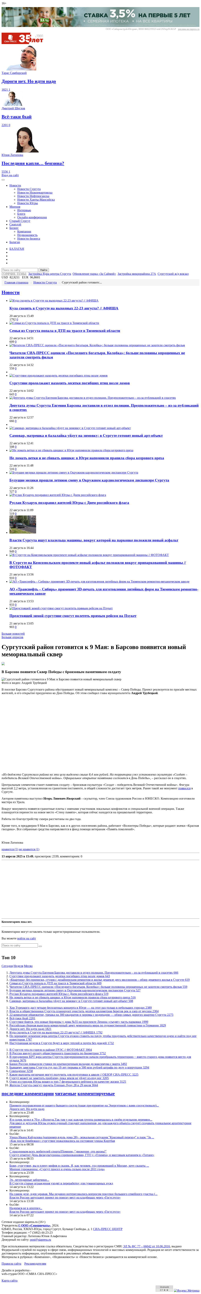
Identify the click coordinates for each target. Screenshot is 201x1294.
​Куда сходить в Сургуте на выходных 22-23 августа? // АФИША (63, 308)
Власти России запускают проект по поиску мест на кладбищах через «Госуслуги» (65, 1197)
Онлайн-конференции (32, 217)
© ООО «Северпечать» (34, 1225)
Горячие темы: (14, 273)
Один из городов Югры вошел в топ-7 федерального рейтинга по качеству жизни (67, 1081)
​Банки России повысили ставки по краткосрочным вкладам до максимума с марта (68, 1064)
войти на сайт (26, 938)
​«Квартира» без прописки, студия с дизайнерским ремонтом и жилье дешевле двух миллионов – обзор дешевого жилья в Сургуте (99, 979)
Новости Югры (27, 203)
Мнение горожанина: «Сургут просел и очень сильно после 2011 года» (57, 1169)
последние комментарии (28, 1093)
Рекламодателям (35, 1263)
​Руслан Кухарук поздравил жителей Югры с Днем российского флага (69, 503)
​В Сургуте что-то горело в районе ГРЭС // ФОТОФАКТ (50, 1049)
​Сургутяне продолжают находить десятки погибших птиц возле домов (69, 383)
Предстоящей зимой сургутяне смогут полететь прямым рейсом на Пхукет (72, 616)
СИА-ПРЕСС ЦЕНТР (107, 1229)
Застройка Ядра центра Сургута (49, 273)
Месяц (28, 966)
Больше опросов (12, 637)
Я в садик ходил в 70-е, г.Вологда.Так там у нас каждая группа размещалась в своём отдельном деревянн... (80, 1119)
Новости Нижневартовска (34, 192)
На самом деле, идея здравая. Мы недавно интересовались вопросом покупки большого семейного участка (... (83, 1194)
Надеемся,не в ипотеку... (25, 1208)
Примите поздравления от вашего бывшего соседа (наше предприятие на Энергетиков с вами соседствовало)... (84, 1105)
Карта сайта (9, 1280)
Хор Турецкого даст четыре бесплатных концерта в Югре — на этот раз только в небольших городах (80, 1007)
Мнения (14, 206)
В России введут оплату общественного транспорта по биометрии (57, 1053)
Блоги (21, 213)
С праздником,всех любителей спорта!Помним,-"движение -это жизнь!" (58, 1151)
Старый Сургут (19, 221)
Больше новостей (13, 633)
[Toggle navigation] (3, 179)
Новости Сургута (29, 189)
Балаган (14, 242)
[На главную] (25, 43)
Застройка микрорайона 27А (137, 273)
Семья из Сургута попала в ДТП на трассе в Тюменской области (64, 331)
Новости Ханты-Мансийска (36, 199)
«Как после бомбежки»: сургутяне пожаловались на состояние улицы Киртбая (62, 1141)
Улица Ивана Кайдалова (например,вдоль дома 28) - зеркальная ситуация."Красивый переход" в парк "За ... (81, 1137)
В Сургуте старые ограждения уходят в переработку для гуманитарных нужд (61, 1183)
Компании (24, 231)
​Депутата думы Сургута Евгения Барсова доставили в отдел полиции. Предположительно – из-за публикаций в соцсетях (93, 972)
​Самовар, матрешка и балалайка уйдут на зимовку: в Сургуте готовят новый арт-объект (86, 435)
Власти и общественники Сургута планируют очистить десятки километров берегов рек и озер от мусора (84, 1011)
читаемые (65, 1093)
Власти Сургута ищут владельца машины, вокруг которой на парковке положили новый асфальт (93, 540)
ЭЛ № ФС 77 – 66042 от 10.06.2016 (146, 1246)
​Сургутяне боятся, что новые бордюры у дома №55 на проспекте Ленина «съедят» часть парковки (78, 1021)
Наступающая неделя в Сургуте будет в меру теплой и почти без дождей (61, 1043)
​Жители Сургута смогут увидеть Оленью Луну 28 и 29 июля (53, 1085)
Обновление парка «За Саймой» (94, 273)
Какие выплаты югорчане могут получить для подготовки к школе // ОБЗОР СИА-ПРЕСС (73, 1074)
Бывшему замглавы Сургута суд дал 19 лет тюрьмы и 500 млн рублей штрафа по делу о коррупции (79, 1067)
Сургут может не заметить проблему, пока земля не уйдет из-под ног (59, 1078)
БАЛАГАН (16, 248)
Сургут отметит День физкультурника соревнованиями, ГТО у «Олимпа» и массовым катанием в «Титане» (81, 1155)
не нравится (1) (29, 849)
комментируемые (96, 1093)
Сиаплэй (15, 224)
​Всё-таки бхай (22, 1018)
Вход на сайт (10, 175)
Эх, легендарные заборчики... (29, 1179)
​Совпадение (21, 1071)
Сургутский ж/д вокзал (173, 273)
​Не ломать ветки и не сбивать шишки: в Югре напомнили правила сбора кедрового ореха (86, 458)
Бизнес (14, 228)
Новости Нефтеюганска (33, 196)
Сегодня (7, 966)
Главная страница (16, 282)
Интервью (24, 210)
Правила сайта (11, 1263)
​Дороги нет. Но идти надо (30, 1029)
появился (184, 788)
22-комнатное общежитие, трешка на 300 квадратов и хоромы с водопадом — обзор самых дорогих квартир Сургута (91, 1014)
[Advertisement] (100, 889)
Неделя (18, 966)
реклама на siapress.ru (188, 29)
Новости (15, 185)
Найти (43, 270)
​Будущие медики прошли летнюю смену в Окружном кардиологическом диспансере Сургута (89, 480)
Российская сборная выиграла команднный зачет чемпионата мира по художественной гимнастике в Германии (87, 1025)
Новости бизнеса (28, 238)
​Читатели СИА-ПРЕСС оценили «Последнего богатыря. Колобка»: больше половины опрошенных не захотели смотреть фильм (98, 986)
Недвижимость (27, 235)
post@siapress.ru (40, 1239)
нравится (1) (10, 849)
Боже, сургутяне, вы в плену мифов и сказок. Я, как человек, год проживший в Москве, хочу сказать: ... (79, 1165)
